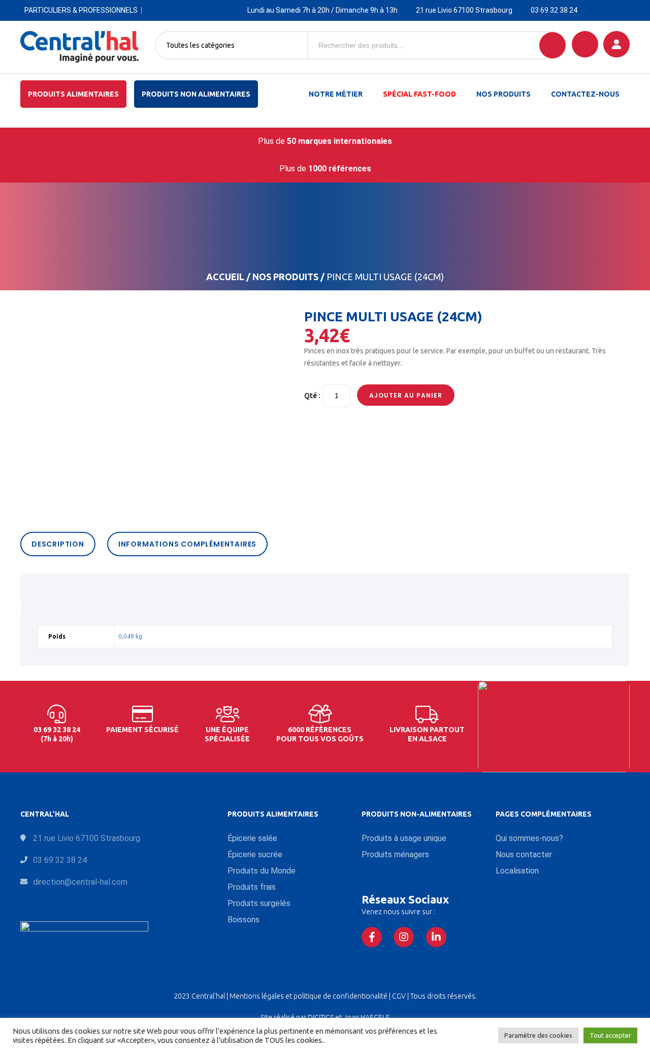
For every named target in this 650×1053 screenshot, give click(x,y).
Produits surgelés (259, 903)
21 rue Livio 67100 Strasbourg (464, 10)
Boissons (243, 919)
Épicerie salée (252, 838)
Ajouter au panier (405, 395)
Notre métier (336, 94)
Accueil (225, 277)
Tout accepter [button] (610, 1035)
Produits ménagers (395, 854)
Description (57, 544)
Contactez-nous (585, 94)
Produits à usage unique (404, 838)
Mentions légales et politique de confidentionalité (309, 996)
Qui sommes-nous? (529, 838)
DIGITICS (321, 1017)
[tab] (60, 544)
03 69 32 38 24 (554, 10)
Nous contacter (524, 854)
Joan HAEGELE (366, 1017)
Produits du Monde (262, 871)
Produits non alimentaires (196, 94)
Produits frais (252, 887)
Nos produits (503, 94)
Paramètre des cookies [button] (538, 1035)
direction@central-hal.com (80, 882)
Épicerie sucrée (255, 854)
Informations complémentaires (187, 544)
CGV (399, 996)
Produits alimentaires (73, 94)
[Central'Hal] (79, 47)
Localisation (517, 871)
